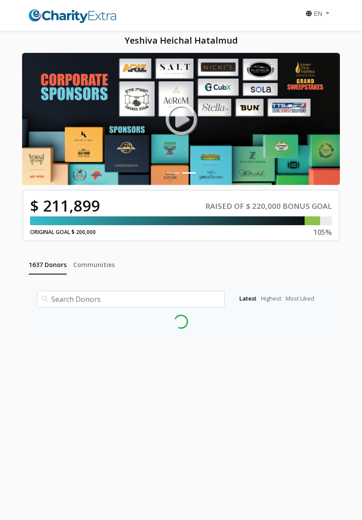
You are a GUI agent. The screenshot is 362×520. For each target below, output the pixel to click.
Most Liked (300, 298)
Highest (271, 298)
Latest (247, 298)
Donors (48, 264)
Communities (94, 264)
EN (318, 13)
